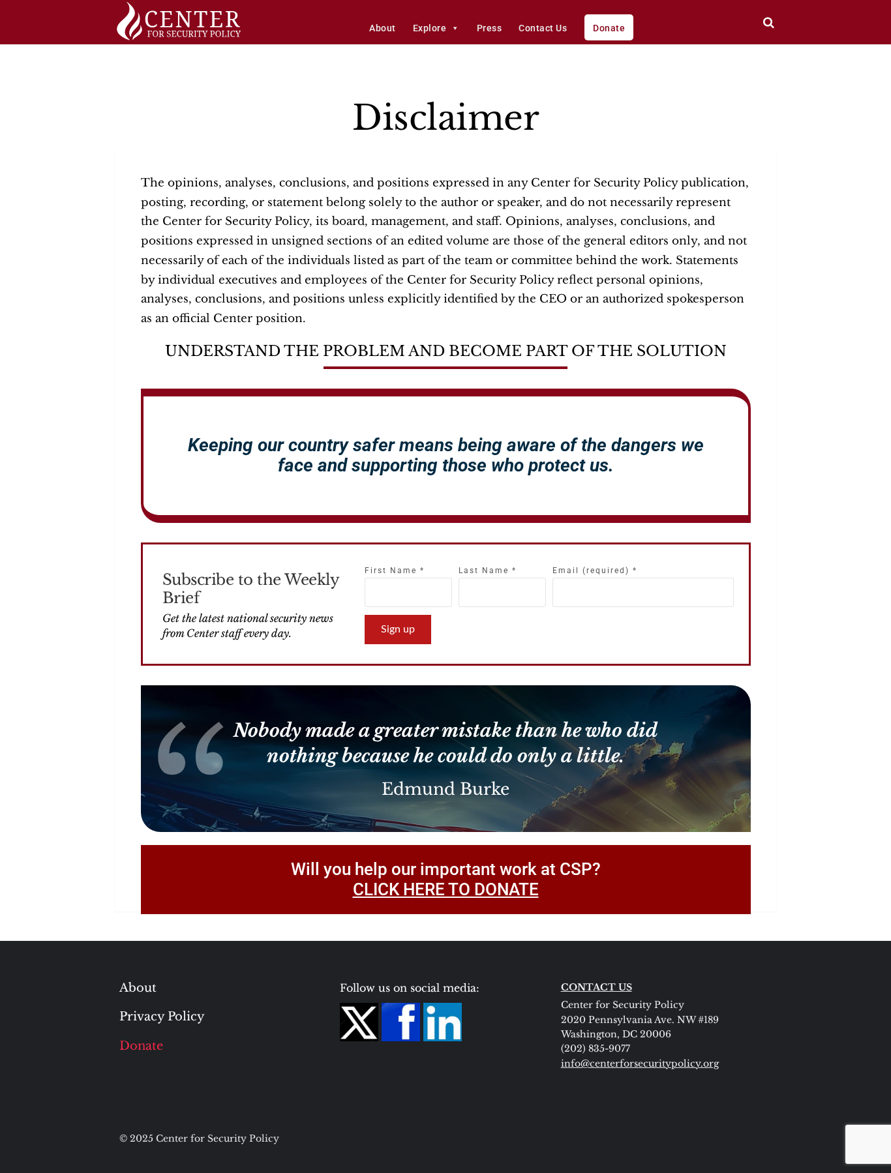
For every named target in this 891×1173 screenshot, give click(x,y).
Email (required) (594, 570)
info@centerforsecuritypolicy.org (640, 1063)
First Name (395, 570)
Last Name (488, 570)
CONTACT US (596, 987)
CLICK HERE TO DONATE (446, 889)
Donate (609, 28)
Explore (430, 28)
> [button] (768, 22)
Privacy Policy (162, 1016)
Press (489, 28)
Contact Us (543, 28)
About (382, 28)
